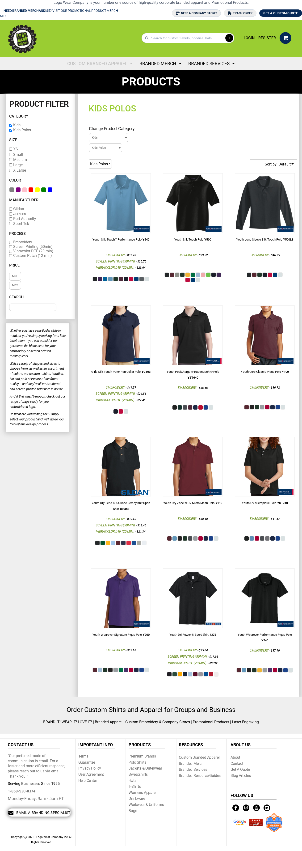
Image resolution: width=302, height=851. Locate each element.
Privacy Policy (89, 768)
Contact (237, 763)
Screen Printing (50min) (33, 247)
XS (15, 149)
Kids (17, 125)
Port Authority (24, 218)
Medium (20, 159)
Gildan (18, 209)
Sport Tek (21, 223)
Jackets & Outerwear (145, 768)
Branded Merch (191, 763)
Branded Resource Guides (200, 775)
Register (267, 38)
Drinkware (137, 798)
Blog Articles (241, 775)
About (235, 757)
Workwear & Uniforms (146, 804)
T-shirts (135, 786)
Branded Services (193, 769)
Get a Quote (240, 769)
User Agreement (91, 774)
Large (18, 165)
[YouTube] (256, 807)
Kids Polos (22, 130)
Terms (83, 756)
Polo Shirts (137, 762)
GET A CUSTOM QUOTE (280, 13)
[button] (285, 38)
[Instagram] (246, 807)
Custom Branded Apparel (199, 757)
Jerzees (19, 214)
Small (18, 154)
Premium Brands (142, 756)
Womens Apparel (142, 792)
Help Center (87, 780)
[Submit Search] (229, 38)
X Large (19, 170)
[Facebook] (235, 807)
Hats (132, 780)
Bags (133, 811)
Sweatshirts (138, 774)
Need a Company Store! (199, 13)
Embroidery (22, 242)
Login (249, 38)
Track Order (242, 13)
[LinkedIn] (267, 807)
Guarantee (86, 762)
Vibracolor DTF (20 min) (33, 251)
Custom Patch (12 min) (32, 256)
